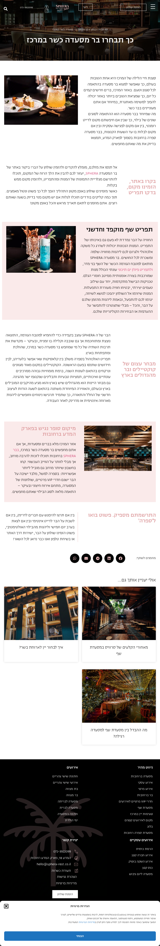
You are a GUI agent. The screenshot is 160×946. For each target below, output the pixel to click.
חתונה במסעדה (68, 814)
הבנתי (80, 936)
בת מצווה (71, 789)
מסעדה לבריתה (68, 801)
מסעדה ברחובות (142, 776)
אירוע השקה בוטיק (141, 862)
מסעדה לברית (69, 808)
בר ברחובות (145, 795)
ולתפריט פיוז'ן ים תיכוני (135, 269)
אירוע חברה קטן (142, 855)
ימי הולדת (71, 820)
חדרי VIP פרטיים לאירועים (136, 801)
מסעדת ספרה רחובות (138, 833)
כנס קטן (147, 868)
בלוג (93, 29)
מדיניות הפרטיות (87, 922)
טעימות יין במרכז (141, 814)
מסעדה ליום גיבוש (141, 874)
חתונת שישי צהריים (65, 776)
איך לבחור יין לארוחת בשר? (41, 647)
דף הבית (103, 29)
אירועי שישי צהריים (65, 783)
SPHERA (92, 173)
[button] (6, 906)
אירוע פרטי (145, 789)
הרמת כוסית (144, 849)
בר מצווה (72, 795)
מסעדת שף (145, 808)
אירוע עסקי (145, 783)
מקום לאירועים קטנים (139, 820)
